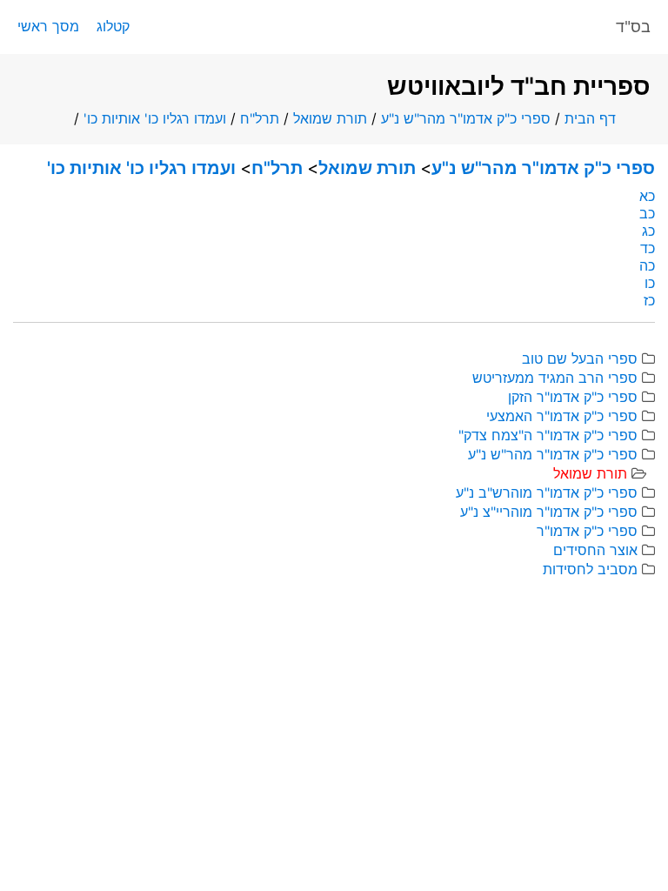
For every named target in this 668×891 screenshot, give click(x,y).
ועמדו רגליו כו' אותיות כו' (155, 118)
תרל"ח (259, 118)
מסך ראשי (48, 26)
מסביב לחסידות (590, 569)
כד (647, 248)
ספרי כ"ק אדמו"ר (587, 530)
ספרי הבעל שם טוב (580, 358)
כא (647, 195)
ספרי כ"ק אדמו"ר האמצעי (562, 416)
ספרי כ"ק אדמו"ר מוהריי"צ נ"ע (549, 511)
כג (648, 230)
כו (650, 282)
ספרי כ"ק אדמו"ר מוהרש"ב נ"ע (547, 492)
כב (647, 213)
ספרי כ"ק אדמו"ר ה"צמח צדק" (548, 435)
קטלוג (113, 26)
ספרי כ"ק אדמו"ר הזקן (573, 396)
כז (649, 300)
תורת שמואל (330, 118)
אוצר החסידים (595, 550)
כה (647, 265)
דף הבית (590, 118)
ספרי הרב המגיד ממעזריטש (555, 377)
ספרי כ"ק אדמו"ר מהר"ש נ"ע (466, 118)
